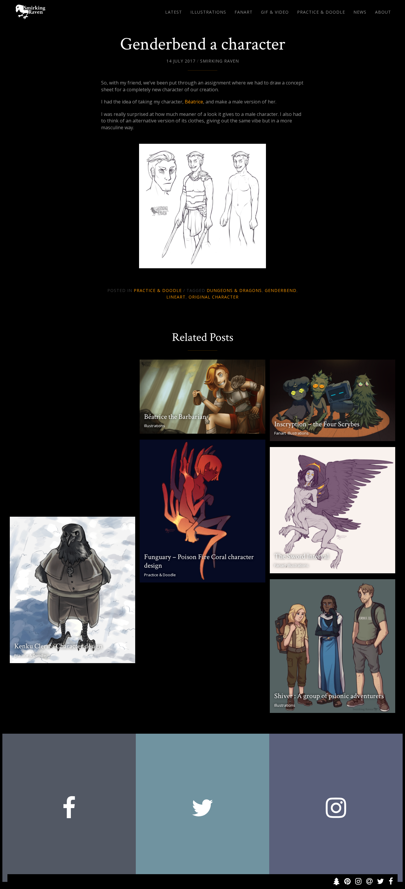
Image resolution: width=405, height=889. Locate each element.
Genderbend (280, 290)
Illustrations (208, 12)
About (383, 12)
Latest (173, 12)
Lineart (176, 297)
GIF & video (275, 12)
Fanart (244, 12)
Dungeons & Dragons (234, 290)
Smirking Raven (219, 61)
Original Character (214, 297)
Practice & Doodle (321, 12)
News (359, 12)
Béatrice (194, 101)
